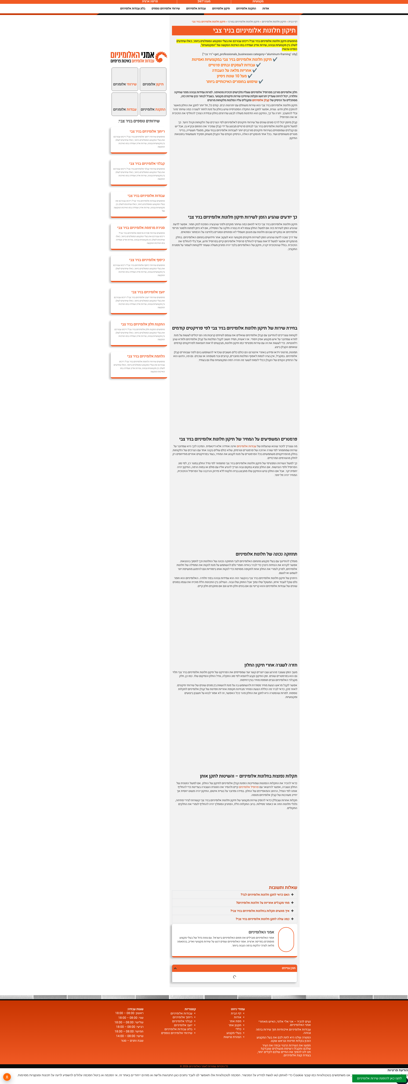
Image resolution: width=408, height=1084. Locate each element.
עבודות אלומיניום (196, 8)
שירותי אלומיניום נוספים (166, 8)
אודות (265, 8)
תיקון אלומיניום (221, 8)
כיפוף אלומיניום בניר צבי (147, 259)
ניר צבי (124, 121)
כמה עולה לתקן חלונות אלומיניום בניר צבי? (262, 919)
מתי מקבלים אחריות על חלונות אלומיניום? (262, 903)
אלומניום (153, 84)
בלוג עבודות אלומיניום (132, 8)
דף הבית (292, 22)
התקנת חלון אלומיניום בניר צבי (143, 324)
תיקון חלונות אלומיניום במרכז (243, 22)
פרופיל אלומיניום (249, 787)
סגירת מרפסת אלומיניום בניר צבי (141, 227)
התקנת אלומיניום (246, 8)
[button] (234, 895)
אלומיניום (153, 109)
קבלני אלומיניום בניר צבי (147, 163)
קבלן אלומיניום (260, 100)
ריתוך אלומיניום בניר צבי (147, 131)
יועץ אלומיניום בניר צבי (148, 292)
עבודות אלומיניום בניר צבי (146, 195)
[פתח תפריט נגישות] (7, 1077)
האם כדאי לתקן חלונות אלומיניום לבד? (265, 894)
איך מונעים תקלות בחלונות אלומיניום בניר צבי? (259, 911)
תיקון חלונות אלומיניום (274, 22)
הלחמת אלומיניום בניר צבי (146, 356)
